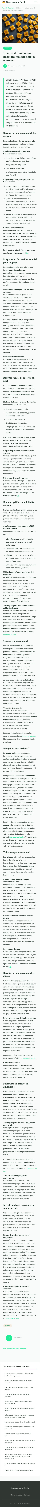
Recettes (11, 8)
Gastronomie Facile (14, 2)
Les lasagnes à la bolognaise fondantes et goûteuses (18, 1435)
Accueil (4, 8)
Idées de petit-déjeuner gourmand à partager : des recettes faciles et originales (19, 1416)
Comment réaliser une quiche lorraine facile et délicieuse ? (19, 1428)
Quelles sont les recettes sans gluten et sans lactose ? (18, 1382)
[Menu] (36, 2)
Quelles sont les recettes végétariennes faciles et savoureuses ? (20, 1441)
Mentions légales (16, 1495)
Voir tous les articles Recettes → (15, 1349)
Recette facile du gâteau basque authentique (19, 1470)
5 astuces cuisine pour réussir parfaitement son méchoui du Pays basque (19, 1375)
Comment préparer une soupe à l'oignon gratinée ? (17, 1395)
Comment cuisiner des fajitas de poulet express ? (20, 1464)
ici (27, 253)
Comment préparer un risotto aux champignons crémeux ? (20, 1409)
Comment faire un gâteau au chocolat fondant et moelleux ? (19, 1448)
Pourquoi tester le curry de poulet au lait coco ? (20, 1422)
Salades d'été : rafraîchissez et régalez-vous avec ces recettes (18, 1402)
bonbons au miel (9, 634)
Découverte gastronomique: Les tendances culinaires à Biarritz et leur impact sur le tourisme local (18, 1456)
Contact (27, 1495)
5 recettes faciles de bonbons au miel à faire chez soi (19, 1388)
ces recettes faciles (16, 837)
